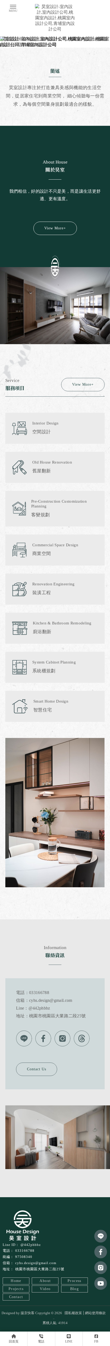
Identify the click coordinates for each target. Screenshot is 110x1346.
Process (74, 1281)
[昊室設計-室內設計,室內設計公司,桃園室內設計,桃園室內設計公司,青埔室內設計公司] (55, 18)
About (45, 1281)
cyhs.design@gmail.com (35, 1263)
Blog (74, 1289)
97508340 (23, 1257)
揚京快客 (27, 1313)
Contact (16, 1297)
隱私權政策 (73, 1313)
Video (45, 1289)
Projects (16, 1289)
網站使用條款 (95, 1313)
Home (16, 1281)
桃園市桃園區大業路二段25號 (39, 1269)
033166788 (24, 1251)
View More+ (55, 228)
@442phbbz (31, 1245)
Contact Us (36, 1069)
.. (53, 1318)
